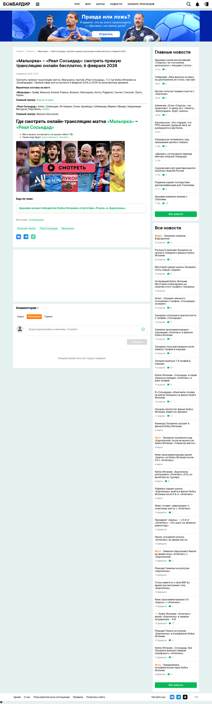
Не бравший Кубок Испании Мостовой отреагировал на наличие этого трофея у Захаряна (174, 284)
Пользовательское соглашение (52, 697)
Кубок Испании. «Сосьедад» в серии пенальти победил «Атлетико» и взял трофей (176, 378)
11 (171, 416)
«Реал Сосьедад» (35, 127)
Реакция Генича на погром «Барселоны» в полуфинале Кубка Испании (175, 634)
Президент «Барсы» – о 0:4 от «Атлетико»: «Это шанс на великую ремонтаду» (175, 523)
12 (167, 203)
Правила (78, 697)
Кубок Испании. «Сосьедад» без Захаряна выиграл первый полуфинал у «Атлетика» (173, 651)
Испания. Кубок (26, 228)
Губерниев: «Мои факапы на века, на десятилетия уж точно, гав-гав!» (175, 78)
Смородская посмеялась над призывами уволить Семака (172, 141)
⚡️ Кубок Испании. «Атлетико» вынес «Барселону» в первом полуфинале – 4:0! (173, 616)
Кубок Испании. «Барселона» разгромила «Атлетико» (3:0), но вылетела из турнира (173, 474)
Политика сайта (95, 697)
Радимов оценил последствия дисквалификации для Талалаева (174, 183)
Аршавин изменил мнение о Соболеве (171, 198)
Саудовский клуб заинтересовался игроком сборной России (175, 169)
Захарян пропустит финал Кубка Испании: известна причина (174, 410)
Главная (20, 51)
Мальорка (68, 228)
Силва (45, 109)
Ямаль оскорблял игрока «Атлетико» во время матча (171, 538)
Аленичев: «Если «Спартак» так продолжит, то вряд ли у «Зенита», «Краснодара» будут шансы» (175, 108)
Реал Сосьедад (48, 228)
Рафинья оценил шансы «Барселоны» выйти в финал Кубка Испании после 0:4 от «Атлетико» (175, 491)
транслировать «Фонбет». (56, 137)
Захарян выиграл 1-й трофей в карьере (172, 362)
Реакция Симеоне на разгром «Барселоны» (172, 569)
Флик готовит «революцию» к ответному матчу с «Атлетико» (173, 507)
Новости (30, 51)
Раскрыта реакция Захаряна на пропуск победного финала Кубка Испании (174, 253)
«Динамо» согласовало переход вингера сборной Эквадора (173, 155)
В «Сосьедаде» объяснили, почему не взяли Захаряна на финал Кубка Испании (175, 395)
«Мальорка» (120, 121)
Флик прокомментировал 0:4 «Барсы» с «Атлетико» (172, 601)
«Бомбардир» (36, 219)
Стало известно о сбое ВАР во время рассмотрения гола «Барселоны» (172, 585)
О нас (27, 697)
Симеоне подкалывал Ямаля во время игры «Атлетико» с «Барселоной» (175, 554)
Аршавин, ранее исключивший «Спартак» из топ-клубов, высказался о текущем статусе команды (173, 63)
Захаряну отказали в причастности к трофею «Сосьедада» (175, 316)
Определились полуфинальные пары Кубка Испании (171, 668)
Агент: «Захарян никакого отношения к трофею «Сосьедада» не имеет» (175, 301)
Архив (17, 697)
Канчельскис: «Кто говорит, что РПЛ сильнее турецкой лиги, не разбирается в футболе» (173, 125)
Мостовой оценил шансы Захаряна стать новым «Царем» (175, 268)
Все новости (176, 214)
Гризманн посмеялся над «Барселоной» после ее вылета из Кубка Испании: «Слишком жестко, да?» (175, 440)
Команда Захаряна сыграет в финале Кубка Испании (172, 425)
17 (173, 623)
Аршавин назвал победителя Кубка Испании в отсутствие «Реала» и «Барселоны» (72, 208)
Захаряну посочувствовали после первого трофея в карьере (174, 348)
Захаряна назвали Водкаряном (170, 237)
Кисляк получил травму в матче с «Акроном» (174, 92)
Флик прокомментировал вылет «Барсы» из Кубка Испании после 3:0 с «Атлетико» (174, 457)
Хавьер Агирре (45, 99)
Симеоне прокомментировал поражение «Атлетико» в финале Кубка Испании (174, 332)
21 (171, 368)
